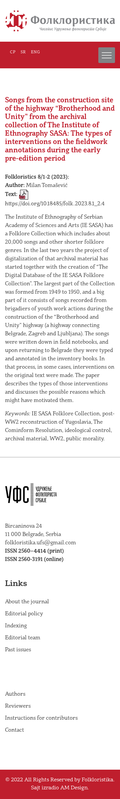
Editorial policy (24, 614)
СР (13, 52)
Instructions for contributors (41, 718)
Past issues (18, 650)
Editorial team (22, 638)
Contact (14, 730)
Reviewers (18, 706)
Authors (15, 694)
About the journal (27, 602)
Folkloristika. (98, 780)
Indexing (16, 626)
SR (23, 52)
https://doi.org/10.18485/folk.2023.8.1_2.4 (55, 204)
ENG (35, 52)
